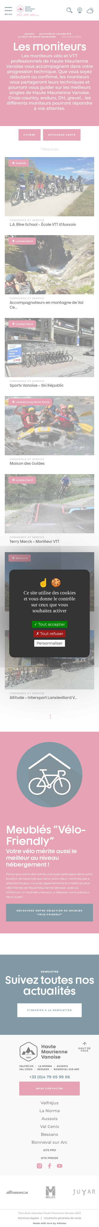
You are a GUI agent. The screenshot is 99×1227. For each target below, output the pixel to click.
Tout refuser (51, 634)
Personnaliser (49, 643)
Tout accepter (51, 624)
